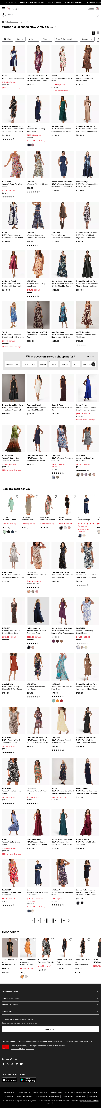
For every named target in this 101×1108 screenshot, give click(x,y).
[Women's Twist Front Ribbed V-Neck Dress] (30, 504)
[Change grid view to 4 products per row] (93, 33)
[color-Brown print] (82, 474)
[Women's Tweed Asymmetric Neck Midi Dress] (38, 438)
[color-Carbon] (12, 531)
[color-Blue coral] (53, 477)
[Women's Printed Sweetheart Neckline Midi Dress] (13, 315)
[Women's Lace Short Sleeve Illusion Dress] (67, 504)
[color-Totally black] (8, 531)
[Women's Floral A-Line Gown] (87, 822)
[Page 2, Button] (68, 920)
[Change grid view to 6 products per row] (98, 32)
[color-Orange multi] (57, 700)
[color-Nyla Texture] (26, 976)
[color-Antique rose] (32, 145)
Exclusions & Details (18, 1049)
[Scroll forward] (93, 364)
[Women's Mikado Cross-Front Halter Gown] (62, 822)
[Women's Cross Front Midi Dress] (11, 504)
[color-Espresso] (57, 641)
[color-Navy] (28, 145)
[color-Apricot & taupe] (28, 591)
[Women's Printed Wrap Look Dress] (38, 264)
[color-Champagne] (84, 535)
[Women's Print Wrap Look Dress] (62, 438)
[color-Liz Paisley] (22, 976)
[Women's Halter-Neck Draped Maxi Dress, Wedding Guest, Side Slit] (87, 720)
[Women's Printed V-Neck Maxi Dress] (87, 315)
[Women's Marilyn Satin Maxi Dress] (38, 611)
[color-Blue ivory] (78, 647)
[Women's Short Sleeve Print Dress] (13, 720)
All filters (90, 356)
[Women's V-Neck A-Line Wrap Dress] (87, 438)
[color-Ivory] (65, 527)
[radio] (29, 145)
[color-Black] (61, 527)
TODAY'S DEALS (9, 2)
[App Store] (9, 1080)
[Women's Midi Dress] (13, 59)
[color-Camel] (61, 641)
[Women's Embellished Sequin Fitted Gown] (13, 611)
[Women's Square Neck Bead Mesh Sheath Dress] (38, 388)
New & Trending (12, 22)
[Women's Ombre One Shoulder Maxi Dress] (13, 438)
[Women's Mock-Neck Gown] (62, 388)
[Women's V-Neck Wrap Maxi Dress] (38, 109)
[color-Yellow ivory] (85, 647)
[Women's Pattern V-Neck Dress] (38, 771)
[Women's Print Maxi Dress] (38, 164)
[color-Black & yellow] (57, 477)
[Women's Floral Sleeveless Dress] (62, 873)
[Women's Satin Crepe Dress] (13, 822)
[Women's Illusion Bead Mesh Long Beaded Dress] (38, 822)
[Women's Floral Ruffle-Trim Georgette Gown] (62, 555)
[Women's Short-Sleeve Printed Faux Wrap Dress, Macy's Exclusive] (28, 947)
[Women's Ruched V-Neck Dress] (48, 504)
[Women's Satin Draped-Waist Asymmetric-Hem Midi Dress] (62, 611)
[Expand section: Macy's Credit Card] (50, 998)
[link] (13, 82)
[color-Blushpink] (32, 647)
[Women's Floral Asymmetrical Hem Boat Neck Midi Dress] (87, 215)
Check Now (30, 1049)
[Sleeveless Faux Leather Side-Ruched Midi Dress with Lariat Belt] (65, 947)
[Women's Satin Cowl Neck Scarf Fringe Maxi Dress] (87, 388)
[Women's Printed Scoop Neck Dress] (62, 720)
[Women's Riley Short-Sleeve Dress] (87, 59)
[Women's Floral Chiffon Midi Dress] (62, 59)
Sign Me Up (50, 1029)
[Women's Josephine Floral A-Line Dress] (87, 164)
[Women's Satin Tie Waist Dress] (13, 164)
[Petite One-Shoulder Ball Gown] (38, 315)
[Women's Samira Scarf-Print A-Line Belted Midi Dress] (13, 215)
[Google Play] (28, 1080)
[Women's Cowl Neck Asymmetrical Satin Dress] (87, 109)
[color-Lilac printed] (85, 474)
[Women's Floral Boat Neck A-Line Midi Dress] (62, 315)
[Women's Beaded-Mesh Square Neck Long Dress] (62, 109)
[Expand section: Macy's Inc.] (50, 1011)
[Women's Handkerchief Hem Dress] (38, 667)
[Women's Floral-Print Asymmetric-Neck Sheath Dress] (38, 59)
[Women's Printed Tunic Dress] (13, 771)
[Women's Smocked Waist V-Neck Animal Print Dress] (87, 555)
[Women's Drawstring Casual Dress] (87, 611)
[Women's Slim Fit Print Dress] (38, 555)
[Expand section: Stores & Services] (50, 1005)
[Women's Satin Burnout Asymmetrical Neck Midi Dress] (87, 667)
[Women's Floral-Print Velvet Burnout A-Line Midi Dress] (13, 109)
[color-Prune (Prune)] (53, 641)
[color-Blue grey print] (78, 474)
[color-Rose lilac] (32, 591)
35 (64, 920)
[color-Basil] (4, 531)
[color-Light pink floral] (93, 474)
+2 (16, 532)
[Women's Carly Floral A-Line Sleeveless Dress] (62, 771)
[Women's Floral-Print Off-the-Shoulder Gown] (62, 264)
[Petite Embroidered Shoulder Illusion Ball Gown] (87, 771)
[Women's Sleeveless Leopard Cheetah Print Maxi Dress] (38, 215)
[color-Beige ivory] (82, 647)
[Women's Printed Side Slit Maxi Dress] (62, 667)
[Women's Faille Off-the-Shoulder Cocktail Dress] (87, 873)
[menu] (3, 8)
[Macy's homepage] (3, 22)
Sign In (91, 8)
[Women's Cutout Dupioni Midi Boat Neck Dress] (13, 264)
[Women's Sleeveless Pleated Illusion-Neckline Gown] (87, 264)
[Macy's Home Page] (12, 8)
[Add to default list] (17, 496)
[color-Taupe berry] (36, 591)
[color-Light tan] (98, 531)
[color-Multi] (61, 700)
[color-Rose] (69, 527)
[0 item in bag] (97, 8)
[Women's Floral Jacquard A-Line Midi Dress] (13, 555)
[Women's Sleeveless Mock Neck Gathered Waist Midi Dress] (62, 164)
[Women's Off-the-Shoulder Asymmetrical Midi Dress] (38, 720)
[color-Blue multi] (53, 700)
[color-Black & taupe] (89, 474)
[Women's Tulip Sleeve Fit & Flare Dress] (13, 667)
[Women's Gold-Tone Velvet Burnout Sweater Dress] (10, 947)
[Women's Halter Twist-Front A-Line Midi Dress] (13, 388)
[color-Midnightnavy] (28, 647)
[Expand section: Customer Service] (50, 991)
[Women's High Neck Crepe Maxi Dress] (86, 504)
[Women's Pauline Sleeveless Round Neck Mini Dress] (62, 215)
